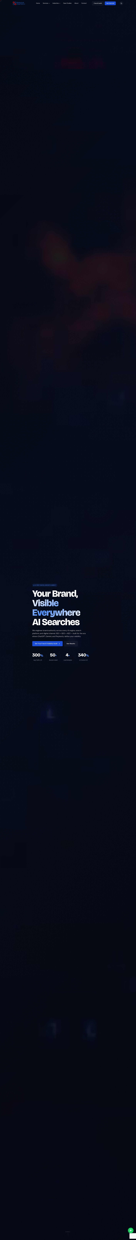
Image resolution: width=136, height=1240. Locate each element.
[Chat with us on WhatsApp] (130, 1230)
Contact (84, 3)
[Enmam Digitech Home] (19, 3)
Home (38, 3)
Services (45, 3)
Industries (56, 3)
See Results (71, 644)
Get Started (110, 3)
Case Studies (67, 3)
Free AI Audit (98, 3)
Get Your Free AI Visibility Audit (46, 644)
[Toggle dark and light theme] (121, 3)
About (76, 3)
